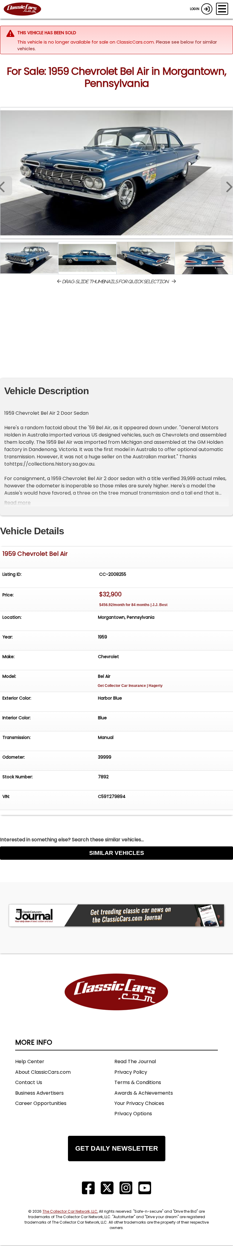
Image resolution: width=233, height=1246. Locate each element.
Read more (17, 502)
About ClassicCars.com (43, 1072)
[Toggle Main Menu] (222, 9)
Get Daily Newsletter (116, 1148)
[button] (227, 186)
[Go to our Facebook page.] (88, 1188)
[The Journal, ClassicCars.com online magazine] (116, 915)
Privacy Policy (130, 1072)
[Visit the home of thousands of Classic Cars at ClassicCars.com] (26, 9)
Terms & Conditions (137, 1082)
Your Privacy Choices (139, 1103)
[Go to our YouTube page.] (144, 1188)
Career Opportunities (40, 1103)
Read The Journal (135, 1061)
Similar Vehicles (116, 853)
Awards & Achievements (143, 1092)
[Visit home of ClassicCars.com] (116, 1001)
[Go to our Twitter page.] (107, 1188)
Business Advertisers (39, 1092)
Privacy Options (133, 1113)
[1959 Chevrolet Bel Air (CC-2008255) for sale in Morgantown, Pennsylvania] (116, 173)
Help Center (29, 1061)
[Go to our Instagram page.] (126, 1188)
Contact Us (28, 1082)
